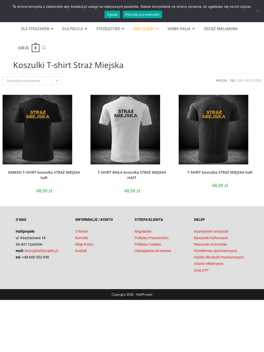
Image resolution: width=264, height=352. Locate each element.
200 (240, 80)
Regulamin (143, 231)
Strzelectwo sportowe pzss (215, 251)
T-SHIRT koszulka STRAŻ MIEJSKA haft (220, 172)
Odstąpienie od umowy (153, 251)
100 (232, 80)
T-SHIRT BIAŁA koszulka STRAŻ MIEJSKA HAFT (132, 175)
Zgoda (112, 14)
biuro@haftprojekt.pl (41, 251)
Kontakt (81, 238)
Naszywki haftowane (211, 238)
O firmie (81, 231)
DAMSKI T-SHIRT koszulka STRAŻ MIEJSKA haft (44, 175)
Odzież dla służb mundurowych (219, 257)
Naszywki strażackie (210, 244)
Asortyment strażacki (211, 231)
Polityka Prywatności (151, 238)
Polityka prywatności (142, 14)
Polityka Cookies (148, 244)
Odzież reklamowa (208, 264)
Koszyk (81, 251)
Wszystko (253, 80)
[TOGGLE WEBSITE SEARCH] (44, 47)
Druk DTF (201, 270)
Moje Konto (84, 244)
